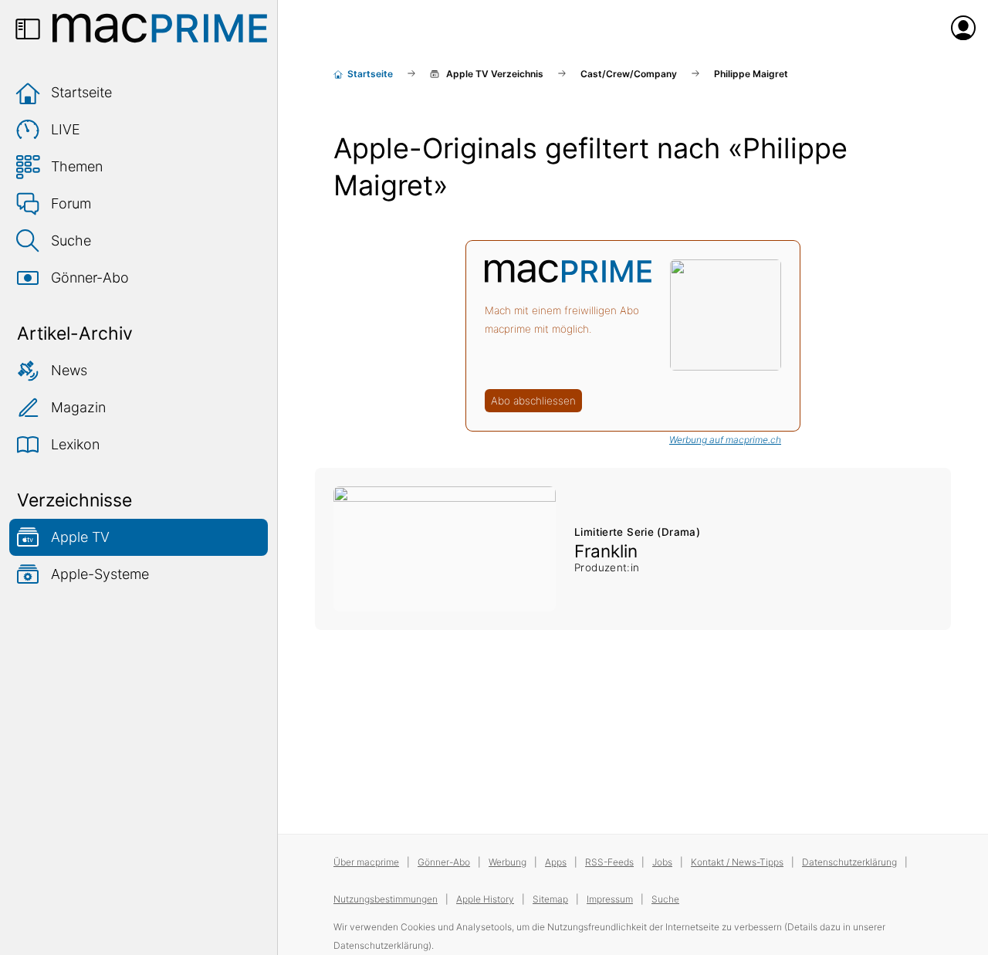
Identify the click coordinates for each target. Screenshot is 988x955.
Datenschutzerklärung (849, 862)
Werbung (507, 862)
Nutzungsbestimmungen (385, 899)
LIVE (65, 129)
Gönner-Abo (90, 277)
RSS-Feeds (609, 862)
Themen (77, 166)
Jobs (662, 862)
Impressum (610, 899)
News (69, 370)
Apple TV (80, 537)
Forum (71, 203)
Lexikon (75, 444)
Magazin (78, 407)
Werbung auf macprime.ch (725, 439)
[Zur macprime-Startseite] (160, 28)
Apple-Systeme (100, 574)
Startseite (81, 92)
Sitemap (550, 899)
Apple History (485, 899)
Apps (556, 862)
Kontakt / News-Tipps (737, 862)
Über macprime (366, 862)
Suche (71, 240)
